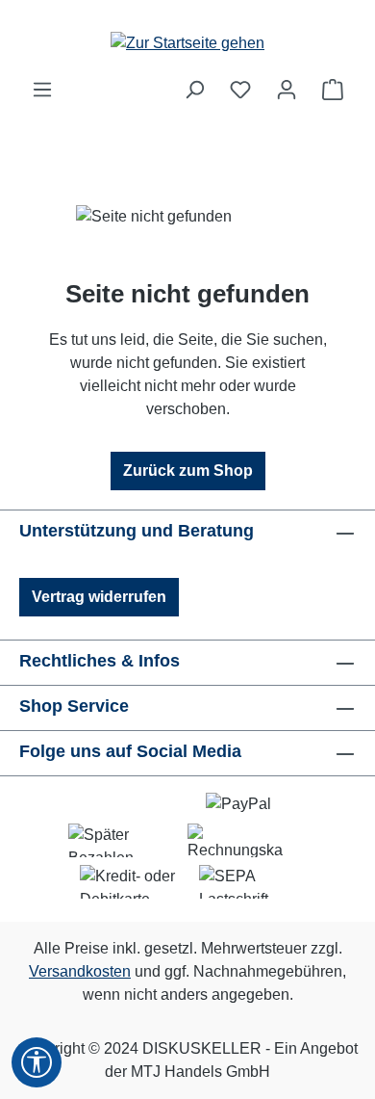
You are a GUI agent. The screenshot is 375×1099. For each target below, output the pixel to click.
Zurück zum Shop (188, 470)
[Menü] (42, 89)
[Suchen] (194, 89)
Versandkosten (80, 971)
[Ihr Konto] (286, 89)
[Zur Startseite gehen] (187, 39)
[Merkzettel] (240, 89)
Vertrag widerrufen (99, 597)
